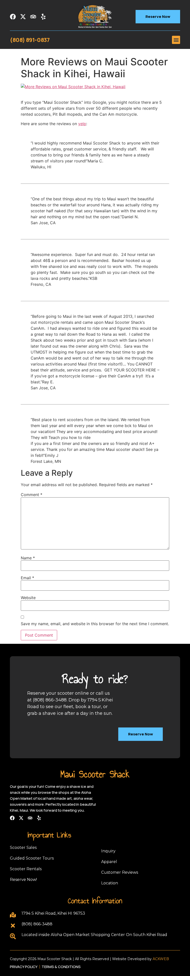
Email (27, 578)
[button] (176, 40)
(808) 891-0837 (29, 40)
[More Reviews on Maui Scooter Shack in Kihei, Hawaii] (73, 86)
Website (28, 598)
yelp (82, 123)
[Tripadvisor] (33, 17)
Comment (31, 495)
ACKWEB (161, 959)
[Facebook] (13, 17)
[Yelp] (43, 17)
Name (28, 558)
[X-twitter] (23, 17)
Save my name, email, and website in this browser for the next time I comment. (95, 624)
